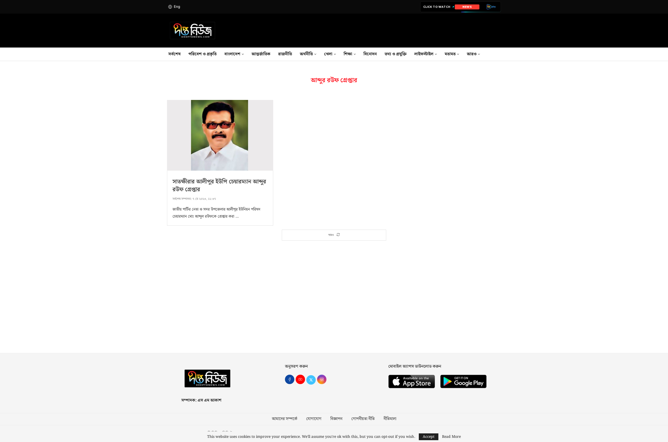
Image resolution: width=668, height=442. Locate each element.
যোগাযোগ (313, 419)
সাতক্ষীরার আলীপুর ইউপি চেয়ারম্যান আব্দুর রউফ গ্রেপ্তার (219, 185)
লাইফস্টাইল (423, 54)
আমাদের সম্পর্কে (284, 419)
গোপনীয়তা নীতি (363, 419)
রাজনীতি (285, 54)
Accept (428, 437)
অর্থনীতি (306, 54)
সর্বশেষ (174, 54)
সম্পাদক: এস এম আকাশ (201, 400)
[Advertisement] (334, 303)
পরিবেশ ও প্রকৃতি (202, 54)
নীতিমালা (390, 419)
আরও (471, 54)
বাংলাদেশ (232, 54)
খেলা (328, 54)
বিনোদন (370, 54)
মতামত (450, 54)
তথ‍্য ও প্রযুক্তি (396, 54)
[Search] (501, 54)
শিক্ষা (348, 54)
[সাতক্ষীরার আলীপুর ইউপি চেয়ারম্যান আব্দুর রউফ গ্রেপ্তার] (220, 135)
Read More (451, 437)
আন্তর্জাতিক (261, 54)
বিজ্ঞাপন (336, 419)
